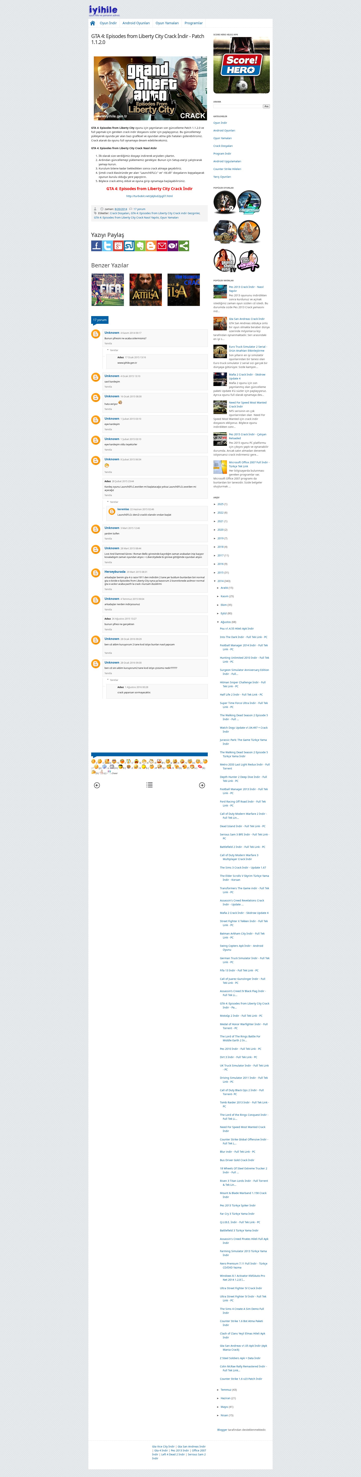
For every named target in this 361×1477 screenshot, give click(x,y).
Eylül (224, 613)
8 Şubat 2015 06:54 (131, 459)
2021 (221, 521)
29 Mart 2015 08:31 (137, 572)
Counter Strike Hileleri (227, 169)
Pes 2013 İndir (180, 1450)
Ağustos (226, 622)
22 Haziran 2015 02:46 (142, 509)
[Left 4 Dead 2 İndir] (225, 213)
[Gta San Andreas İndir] (249, 242)
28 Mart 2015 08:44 (131, 548)
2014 (221, 581)
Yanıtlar (114, 350)
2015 (221, 572)
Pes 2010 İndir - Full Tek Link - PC (240, 1049)
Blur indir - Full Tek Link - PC (237, 1151)
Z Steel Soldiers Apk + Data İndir (240, 1358)
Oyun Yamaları (167, 23)
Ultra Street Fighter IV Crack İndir (241, 1288)
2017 (221, 555)
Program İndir (222, 153)
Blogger (222, 1429)
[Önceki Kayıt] (202, 787)
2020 (221, 529)
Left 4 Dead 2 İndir (173, 1454)
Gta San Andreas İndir (192, 1446)
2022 (221, 512)
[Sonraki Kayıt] (97, 787)
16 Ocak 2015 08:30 (131, 396)
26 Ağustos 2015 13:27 (124, 618)
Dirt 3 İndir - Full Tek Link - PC (238, 1057)
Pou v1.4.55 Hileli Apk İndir (237, 628)
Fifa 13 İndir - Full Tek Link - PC (239, 970)
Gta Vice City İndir (163, 1446)
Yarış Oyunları (222, 176)
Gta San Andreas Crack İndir (247, 319)
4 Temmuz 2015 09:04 (132, 599)
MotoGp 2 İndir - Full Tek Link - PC (241, 1015)
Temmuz (226, 1389)
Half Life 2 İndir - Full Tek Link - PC (241, 694)
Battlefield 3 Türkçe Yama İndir (239, 1230)
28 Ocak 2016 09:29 (131, 639)
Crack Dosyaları (119, 213)
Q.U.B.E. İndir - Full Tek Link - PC (240, 1222)
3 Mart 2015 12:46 (130, 528)
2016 (221, 564)
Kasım (224, 596)
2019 (221, 538)
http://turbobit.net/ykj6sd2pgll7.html (149, 196)
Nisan (224, 1415)
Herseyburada (115, 572)
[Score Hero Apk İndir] (241, 92)
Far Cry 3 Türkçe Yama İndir (237, 1213)
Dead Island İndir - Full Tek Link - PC (242, 826)
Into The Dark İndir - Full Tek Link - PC (243, 637)
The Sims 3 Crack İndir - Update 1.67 (243, 867)
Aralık (224, 587)
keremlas (123, 509)
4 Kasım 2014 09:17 (131, 333)
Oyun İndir (108, 23)
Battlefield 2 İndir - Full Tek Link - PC (242, 847)
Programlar (194, 23)
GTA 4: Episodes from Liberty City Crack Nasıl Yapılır (126, 217)
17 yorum (139, 209)
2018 (221, 546)
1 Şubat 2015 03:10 (131, 418)
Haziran (226, 1398)
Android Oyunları (136, 23)
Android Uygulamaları (227, 161)
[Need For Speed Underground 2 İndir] (249, 213)
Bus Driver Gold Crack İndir (237, 1160)
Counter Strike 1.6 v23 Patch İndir (241, 1379)
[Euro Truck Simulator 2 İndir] (225, 242)
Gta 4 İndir (161, 1450)
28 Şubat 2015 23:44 (123, 481)
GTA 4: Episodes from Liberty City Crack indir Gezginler (165, 213)
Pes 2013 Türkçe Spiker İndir (238, 1205)
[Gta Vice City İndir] (248, 271)
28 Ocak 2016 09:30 (131, 662)
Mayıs (224, 1407)
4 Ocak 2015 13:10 (130, 376)
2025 (221, 504)
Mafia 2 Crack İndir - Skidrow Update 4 (244, 913)
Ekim (224, 605)
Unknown (112, 333)
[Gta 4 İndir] (225, 271)
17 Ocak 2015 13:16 (135, 357)
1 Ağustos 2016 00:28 (136, 687)
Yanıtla (108, 343)
